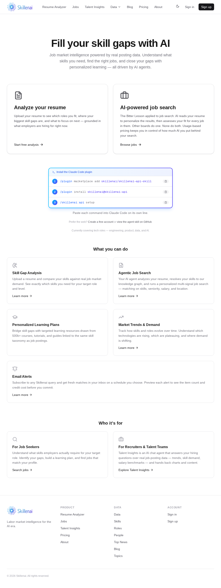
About (158, 7)
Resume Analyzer (54, 7)
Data (113, 7)
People (118, 535)
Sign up (206, 7)
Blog (130, 7)
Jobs (75, 7)
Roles (118, 528)
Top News (120, 542)
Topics (118, 556)
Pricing (143, 7)
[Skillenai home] (20, 7)
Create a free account (100, 221)
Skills (117, 521)
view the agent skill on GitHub (134, 221)
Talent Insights (94, 7)
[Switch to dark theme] (178, 7)
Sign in (189, 7)
